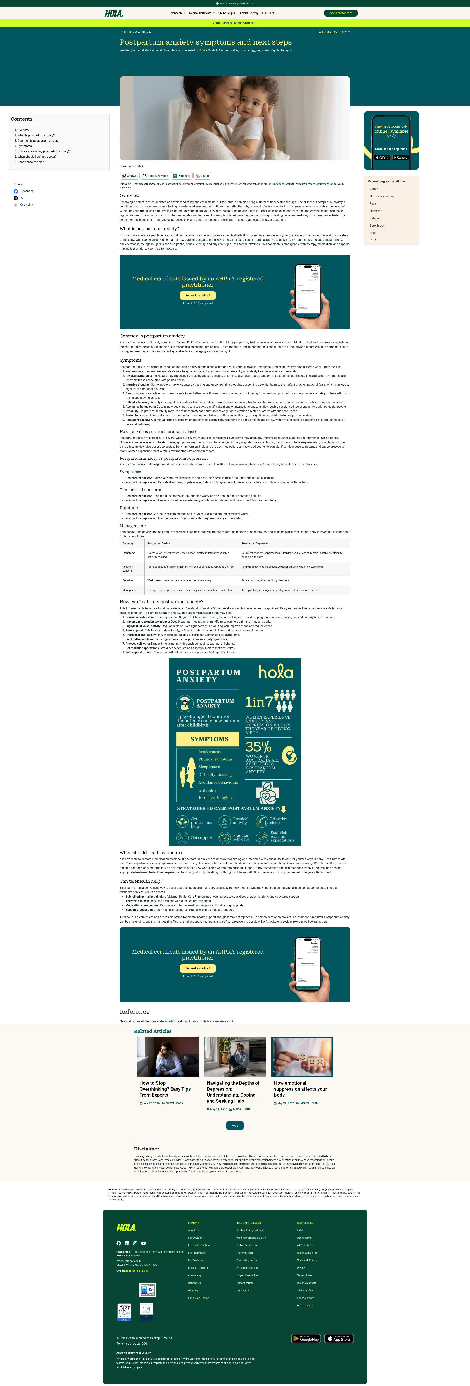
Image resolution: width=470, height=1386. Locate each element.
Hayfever (375, 211)
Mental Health (143, 32)
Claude (204, 176)
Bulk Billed (268, 13)
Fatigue (374, 218)
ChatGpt (132, 176)
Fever (373, 203)
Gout (373, 240)
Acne (373, 233)
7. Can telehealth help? (29, 162)
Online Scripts (226, 13)
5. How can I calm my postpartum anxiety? (42, 151)
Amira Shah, (207, 50)
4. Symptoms (23, 146)
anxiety (156, 239)
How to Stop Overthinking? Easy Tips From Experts (165, 1089)
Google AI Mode (157, 176)
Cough (374, 189)
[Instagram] (135, 1243)
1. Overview (22, 130)
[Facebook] (118, 1243)
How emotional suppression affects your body (300, 1089)
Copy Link (26, 204)
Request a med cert (197, 295)
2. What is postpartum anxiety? (35, 135)
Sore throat (377, 225)
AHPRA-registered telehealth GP (279, 184)
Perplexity (184, 176)
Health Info (126, 32)
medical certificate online (320, 184)
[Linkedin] (127, 1243)
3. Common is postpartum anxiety (36, 140)
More (235, 1125)
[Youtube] (143, 1243)
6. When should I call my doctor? (36, 156)
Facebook (27, 191)
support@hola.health (136, 1270)
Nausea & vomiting (382, 196)
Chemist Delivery (248, 13)
